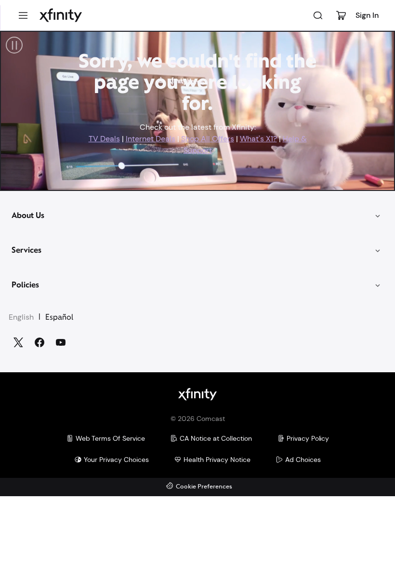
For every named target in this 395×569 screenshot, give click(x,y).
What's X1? (258, 139)
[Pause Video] (14, 45)
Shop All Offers (207, 139)
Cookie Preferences (204, 487)
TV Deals (104, 139)
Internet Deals (150, 139)
